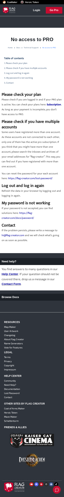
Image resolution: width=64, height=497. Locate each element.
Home (10, 47)
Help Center (10, 274)
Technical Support (31, 47)
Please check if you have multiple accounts (26, 68)
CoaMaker (12, 2)
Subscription (54, 104)
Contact (10, 83)
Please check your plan (16, 63)
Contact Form (11, 284)
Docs (18, 47)
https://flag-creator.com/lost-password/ (30, 178)
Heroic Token (32, 2)
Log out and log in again (17, 73)
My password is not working (19, 78)
